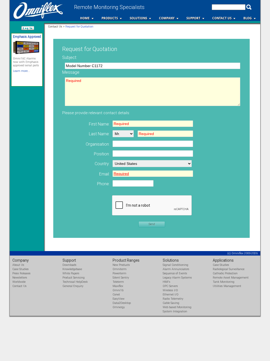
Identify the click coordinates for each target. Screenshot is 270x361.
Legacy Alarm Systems (177, 277)
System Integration (175, 311)
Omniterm (120, 269)
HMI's (166, 282)
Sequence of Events (175, 273)
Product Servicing (73, 277)
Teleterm (118, 282)
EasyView (118, 298)
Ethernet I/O (171, 294)
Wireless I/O (170, 290)
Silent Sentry (121, 277)
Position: (102, 153)
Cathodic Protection (225, 273)
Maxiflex (118, 286)
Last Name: (99, 133)
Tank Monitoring (223, 282)
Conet (116, 294)
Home (85, 18)
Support (193, 18)
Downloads (69, 265)
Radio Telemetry (173, 298)
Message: (71, 72)
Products (110, 18)
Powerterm (119, 273)
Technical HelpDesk (75, 282)
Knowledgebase (72, 269)
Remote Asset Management (231, 277)
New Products (121, 265)
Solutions (138, 18)
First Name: (99, 124)
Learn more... (21, 71)
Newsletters (19, 277)
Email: (104, 174)
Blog (247, 18)
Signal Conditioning (175, 265)
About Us (18, 265)
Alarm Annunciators (176, 269)
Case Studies (20, 269)
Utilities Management (227, 286)
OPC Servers (170, 286)
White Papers (70, 273)
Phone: (103, 183)
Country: (102, 163)
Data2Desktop (122, 303)
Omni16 (118, 290)
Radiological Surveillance (228, 269)
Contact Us (222, 18)
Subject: (69, 57)
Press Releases (21, 273)
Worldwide (19, 282)
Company (167, 18)
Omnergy (119, 307)
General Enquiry (72, 286)
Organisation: (98, 144)
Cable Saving (171, 303)
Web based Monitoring (177, 307)
